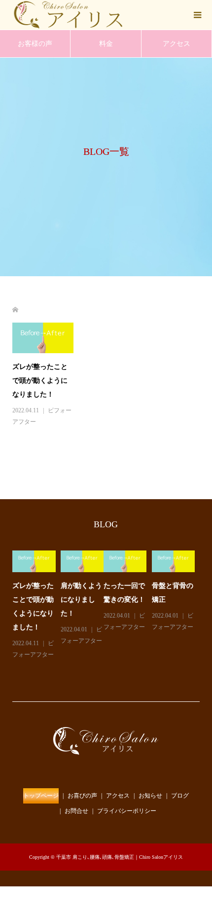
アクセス (176, 43)
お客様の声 (35, 43)
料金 (106, 43)
